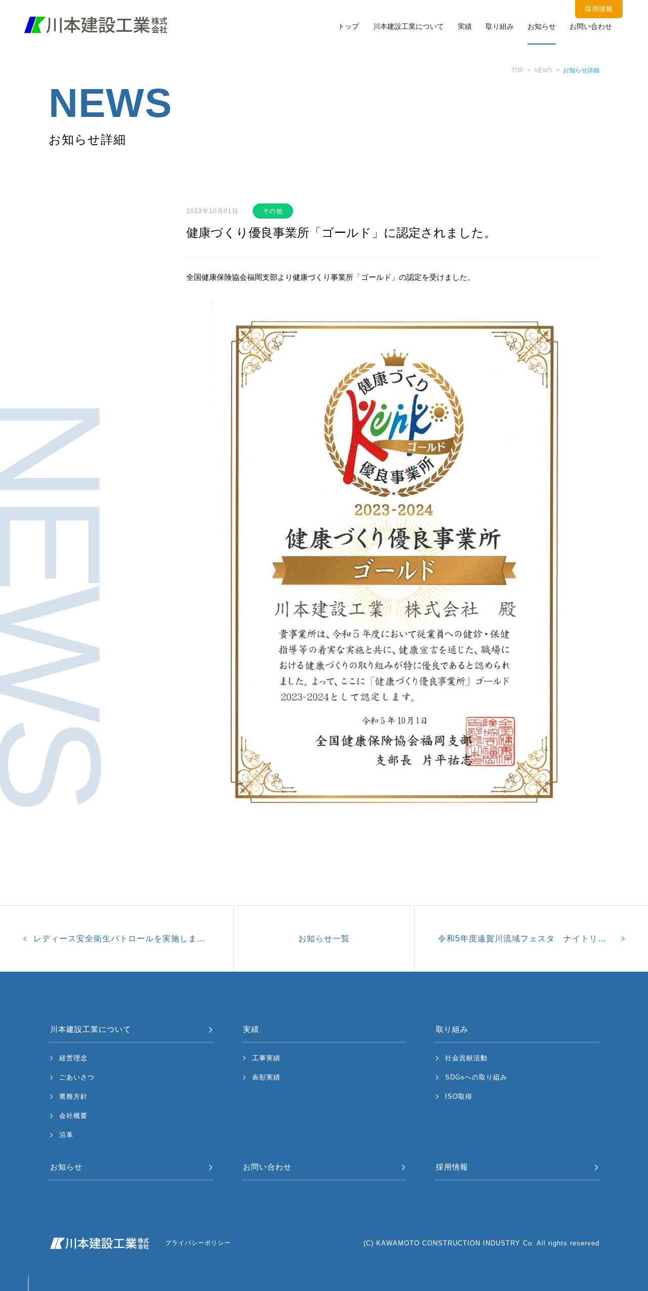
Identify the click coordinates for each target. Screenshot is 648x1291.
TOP (517, 70)
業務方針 (73, 1096)
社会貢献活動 (466, 1058)
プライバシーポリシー (198, 1242)
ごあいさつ (77, 1077)
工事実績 (266, 1058)
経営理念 (73, 1058)
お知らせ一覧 (324, 938)
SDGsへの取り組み (476, 1077)
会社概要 (73, 1115)
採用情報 (452, 1166)
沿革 (66, 1135)
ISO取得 (458, 1096)
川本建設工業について (408, 26)
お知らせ (542, 26)
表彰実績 (266, 1077)
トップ (348, 26)
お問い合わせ (591, 26)
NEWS (543, 70)
